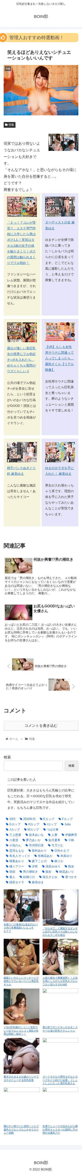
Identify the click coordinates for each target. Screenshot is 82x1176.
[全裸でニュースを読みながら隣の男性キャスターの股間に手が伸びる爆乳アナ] (60, 1105)
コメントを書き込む (41, 726)
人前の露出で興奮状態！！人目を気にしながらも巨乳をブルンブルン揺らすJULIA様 (60, 981)
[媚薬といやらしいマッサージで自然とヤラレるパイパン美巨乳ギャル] (21, 957)
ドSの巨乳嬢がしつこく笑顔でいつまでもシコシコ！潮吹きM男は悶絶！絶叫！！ (21, 1030)
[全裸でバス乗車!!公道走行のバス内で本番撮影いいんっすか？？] (21, 905)
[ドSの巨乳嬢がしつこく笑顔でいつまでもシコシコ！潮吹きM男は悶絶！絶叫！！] (21, 1006)
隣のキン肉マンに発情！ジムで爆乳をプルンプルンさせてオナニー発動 (21, 1129)
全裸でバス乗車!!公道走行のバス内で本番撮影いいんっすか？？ (21, 927)
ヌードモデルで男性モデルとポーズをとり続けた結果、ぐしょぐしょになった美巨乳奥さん (60, 1080)
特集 (11, 124)
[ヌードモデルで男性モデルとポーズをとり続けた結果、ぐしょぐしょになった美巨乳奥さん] (60, 1056)
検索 (7, 757)
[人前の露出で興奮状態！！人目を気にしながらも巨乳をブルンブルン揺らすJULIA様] (60, 957)
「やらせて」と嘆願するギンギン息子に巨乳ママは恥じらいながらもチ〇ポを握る (60, 931)
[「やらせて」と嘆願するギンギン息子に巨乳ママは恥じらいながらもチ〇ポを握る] (60, 907)
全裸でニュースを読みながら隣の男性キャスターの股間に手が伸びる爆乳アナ (60, 1129)
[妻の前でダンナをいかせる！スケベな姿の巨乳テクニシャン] (60, 1006)
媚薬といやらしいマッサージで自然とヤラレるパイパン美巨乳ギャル (21, 981)
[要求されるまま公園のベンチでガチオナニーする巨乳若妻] (21, 1056)
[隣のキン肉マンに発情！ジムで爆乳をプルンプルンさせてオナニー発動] (21, 1105)
